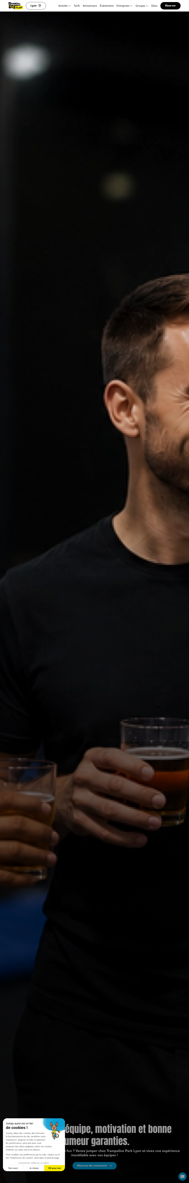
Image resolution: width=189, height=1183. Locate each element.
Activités (63, 5)
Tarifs (77, 5)
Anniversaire (90, 5)
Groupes (140, 5)
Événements (107, 5)
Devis (154, 5)
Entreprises (123, 5)
